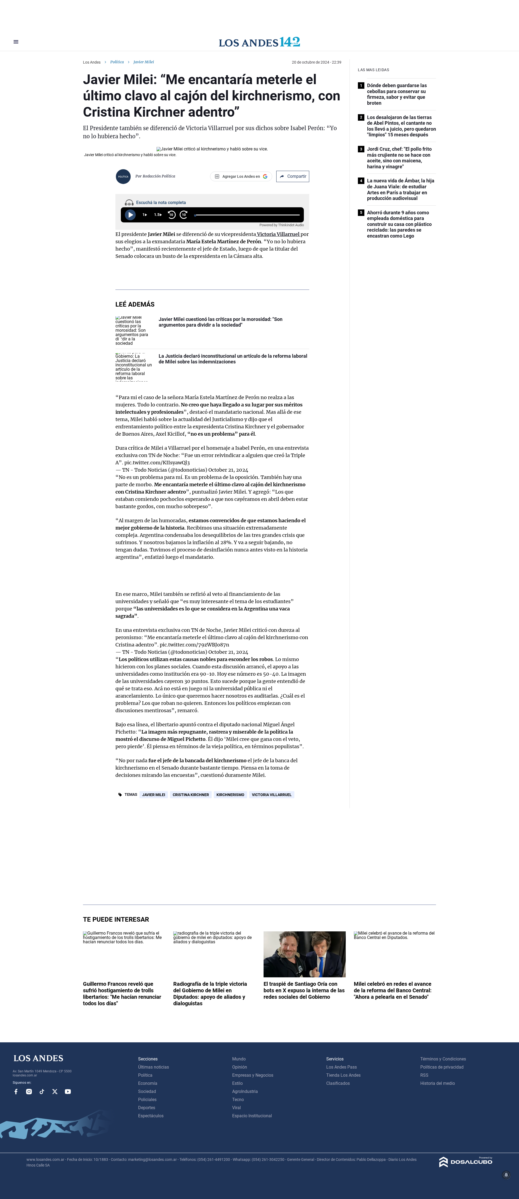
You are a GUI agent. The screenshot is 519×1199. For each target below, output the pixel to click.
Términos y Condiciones (443, 1059)
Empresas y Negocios (252, 1075)
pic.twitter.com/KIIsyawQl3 (157, 462)
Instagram (29, 1091)
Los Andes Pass (341, 1067)
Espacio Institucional (252, 1115)
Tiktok (42, 1091)
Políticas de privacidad (442, 1067)
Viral (236, 1107)
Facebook (16, 1091)
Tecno (238, 1099)
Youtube (68, 1091)
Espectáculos (151, 1115)
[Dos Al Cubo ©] (466, 1165)
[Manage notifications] (506, 1175)
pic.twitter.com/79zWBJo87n (194, 645)
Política (117, 62)
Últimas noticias (153, 1067)
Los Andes (92, 62)
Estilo (237, 1083)
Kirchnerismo (230, 795)
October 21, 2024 (228, 470)
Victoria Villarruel (272, 795)
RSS (424, 1075)
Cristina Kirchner (191, 795)
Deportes (146, 1107)
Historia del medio (437, 1083)
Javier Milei (153, 795)
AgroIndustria (245, 1091)
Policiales (147, 1099)
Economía (147, 1083)
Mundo (239, 1059)
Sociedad (147, 1091)
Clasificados (338, 1083)
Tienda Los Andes (343, 1075)
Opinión (239, 1067)
